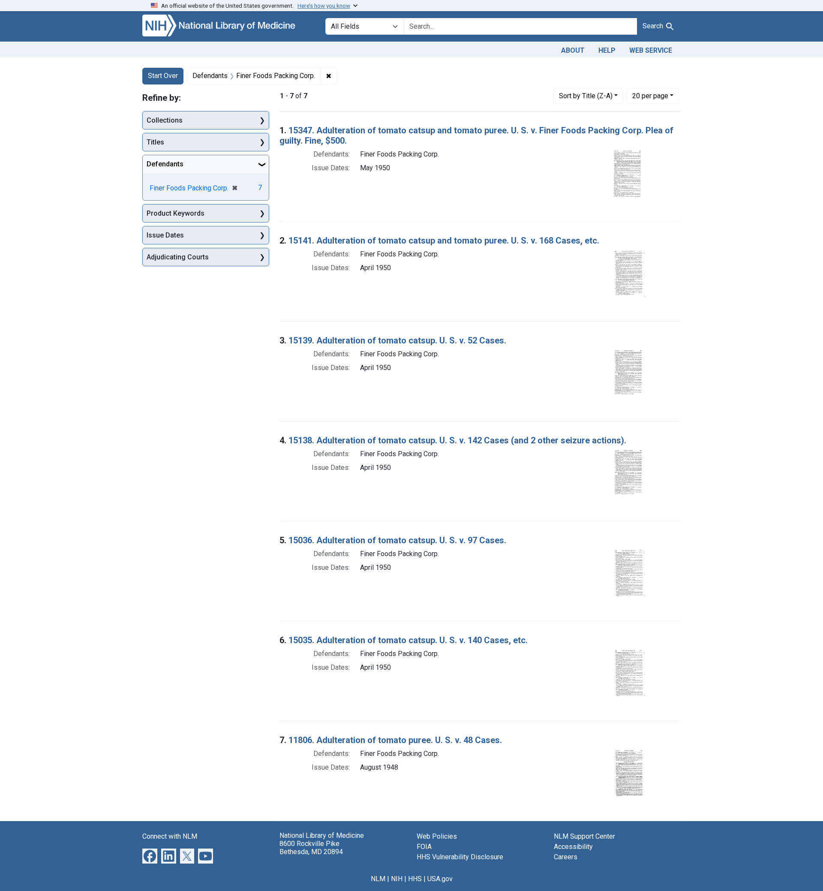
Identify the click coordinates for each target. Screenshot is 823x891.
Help (607, 50)
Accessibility (573, 847)
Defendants (165, 164)
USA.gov (440, 879)
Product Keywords (175, 213)
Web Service (650, 50)
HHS (415, 879)
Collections (165, 120)
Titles (155, 142)
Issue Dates (165, 235)
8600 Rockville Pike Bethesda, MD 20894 (311, 848)
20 (650, 95)
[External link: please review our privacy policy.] (149, 855)
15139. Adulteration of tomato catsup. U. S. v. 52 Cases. (397, 340)
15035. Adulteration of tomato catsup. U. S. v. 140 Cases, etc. (408, 640)
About (573, 50)
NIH (396, 879)
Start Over (163, 76)
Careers (565, 857)
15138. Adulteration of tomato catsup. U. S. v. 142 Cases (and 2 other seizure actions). (457, 440)
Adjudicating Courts (178, 257)
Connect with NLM (169, 836)
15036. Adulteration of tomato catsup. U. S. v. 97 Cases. (397, 540)
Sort (586, 96)
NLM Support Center (584, 836)
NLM (378, 879)
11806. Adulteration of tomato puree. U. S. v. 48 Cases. (395, 740)
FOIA (424, 847)
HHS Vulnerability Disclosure (460, 857)
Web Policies (437, 836)
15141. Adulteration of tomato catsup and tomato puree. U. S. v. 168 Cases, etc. (443, 240)
